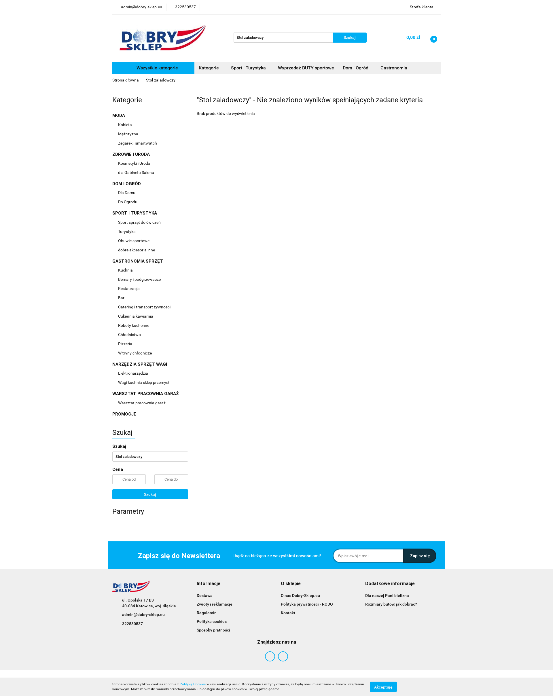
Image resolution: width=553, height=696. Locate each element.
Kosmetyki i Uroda (134, 163)
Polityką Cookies (193, 684)
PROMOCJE (124, 414)
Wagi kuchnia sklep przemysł (144, 382)
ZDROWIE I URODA (131, 154)
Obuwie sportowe (133, 240)
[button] (208, 583)
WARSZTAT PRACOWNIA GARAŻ (146, 393)
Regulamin (207, 612)
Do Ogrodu (128, 202)
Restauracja (129, 288)
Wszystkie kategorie (156, 68)
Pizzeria (125, 344)
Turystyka (127, 231)
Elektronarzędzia (133, 373)
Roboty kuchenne (134, 325)
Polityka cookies (212, 621)
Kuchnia (126, 270)
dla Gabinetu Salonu (136, 172)
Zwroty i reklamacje (214, 604)
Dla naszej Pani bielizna (387, 595)
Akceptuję (383, 686)
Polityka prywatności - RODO (307, 604)
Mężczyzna (128, 134)
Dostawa (205, 595)
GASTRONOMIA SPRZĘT (138, 261)
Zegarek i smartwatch (137, 143)
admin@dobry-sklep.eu (143, 614)
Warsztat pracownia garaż (142, 403)
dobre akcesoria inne (136, 250)
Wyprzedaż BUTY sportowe (306, 68)
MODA (119, 115)
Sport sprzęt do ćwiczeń (140, 222)
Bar (121, 297)
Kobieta (125, 124)
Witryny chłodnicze (135, 353)
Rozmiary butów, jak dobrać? (391, 604)
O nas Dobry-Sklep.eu (300, 595)
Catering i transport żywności (144, 307)
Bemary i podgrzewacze (140, 279)
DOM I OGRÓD (127, 183)
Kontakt (288, 612)
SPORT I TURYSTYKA (135, 213)
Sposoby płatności (213, 630)
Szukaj (150, 494)
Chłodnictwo (130, 334)
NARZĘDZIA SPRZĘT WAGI (140, 364)
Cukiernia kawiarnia (136, 316)
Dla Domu (127, 192)
